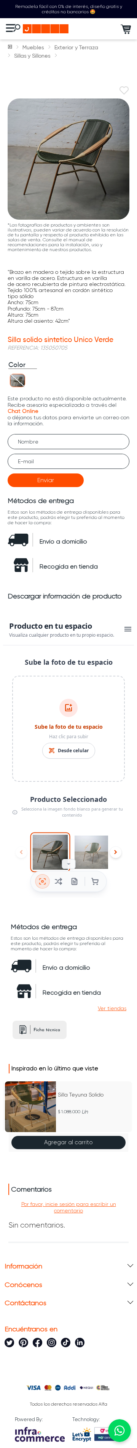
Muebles (33, 47)
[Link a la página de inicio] (10, 47)
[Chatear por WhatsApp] (119, 1430)
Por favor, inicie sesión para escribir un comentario (68, 1207)
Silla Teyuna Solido (81, 1095)
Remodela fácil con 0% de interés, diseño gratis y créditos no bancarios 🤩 (68, 9)
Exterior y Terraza (76, 47)
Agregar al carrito (68, 1142)
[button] (17, 380)
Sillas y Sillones (32, 56)
